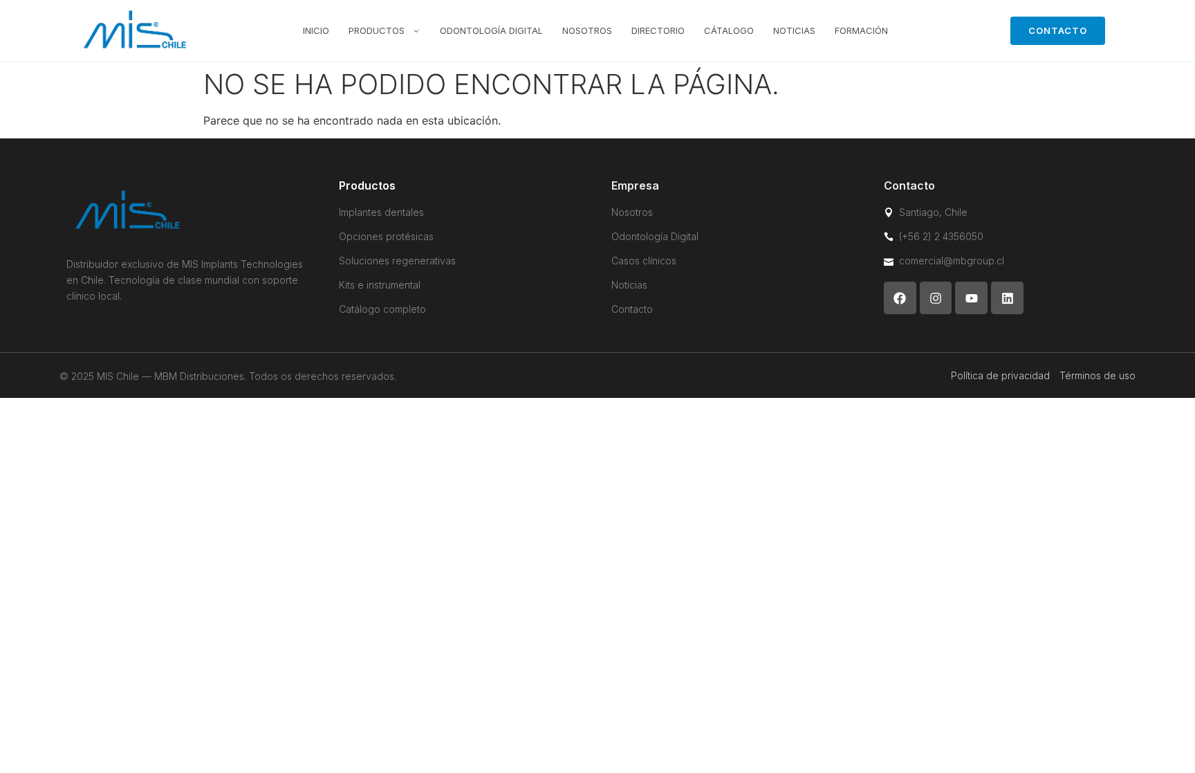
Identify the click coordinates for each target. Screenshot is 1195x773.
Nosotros (587, 30)
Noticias (794, 30)
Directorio (658, 30)
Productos (377, 30)
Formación (861, 30)
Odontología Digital (491, 30)
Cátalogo (729, 30)
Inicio (316, 30)
